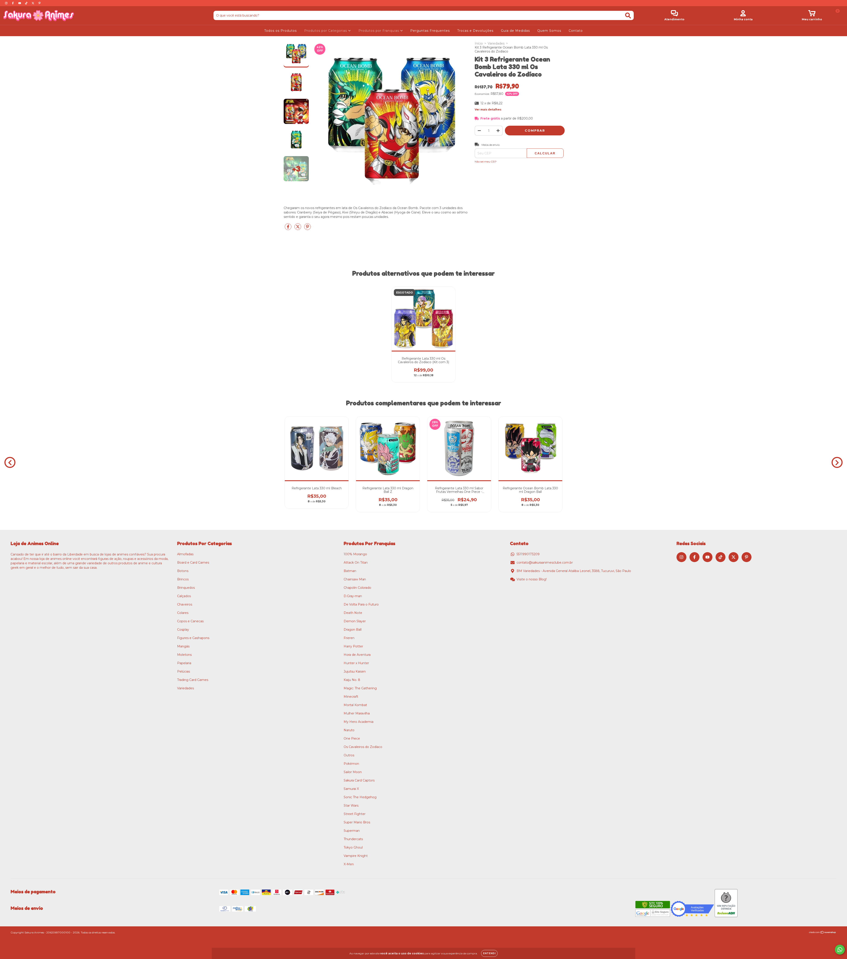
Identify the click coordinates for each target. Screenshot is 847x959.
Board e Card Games (193, 563)
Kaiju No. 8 (352, 680)
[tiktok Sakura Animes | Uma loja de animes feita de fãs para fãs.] (26, 3)
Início (479, 43)
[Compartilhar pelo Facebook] (288, 228)
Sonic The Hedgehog (360, 797)
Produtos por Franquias (379, 31)
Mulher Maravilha (357, 713)
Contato (576, 31)
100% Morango (355, 554)
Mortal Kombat (355, 705)
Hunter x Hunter (356, 663)
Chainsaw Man (355, 579)
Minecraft (351, 697)
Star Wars (351, 806)
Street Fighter (354, 814)
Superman (352, 831)
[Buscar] (628, 15)
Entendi (489, 953)
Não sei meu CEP (486, 161)
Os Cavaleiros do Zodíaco (363, 747)
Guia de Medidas (515, 31)
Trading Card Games (192, 680)
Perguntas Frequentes (430, 31)
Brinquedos (186, 588)
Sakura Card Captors (359, 780)
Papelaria (184, 663)
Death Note (353, 613)
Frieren (349, 638)
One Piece (352, 738)
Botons (182, 571)
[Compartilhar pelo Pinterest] (307, 228)
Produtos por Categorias (326, 31)
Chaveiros (184, 604)
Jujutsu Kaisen (355, 671)
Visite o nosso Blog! (532, 579)
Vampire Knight (356, 856)
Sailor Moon (353, 772)
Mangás (183, 646)
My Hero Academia (358, 722)
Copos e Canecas (190, 621)
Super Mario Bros (357, 822)
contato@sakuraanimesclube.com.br (545, 563)
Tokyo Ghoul (353, 847)
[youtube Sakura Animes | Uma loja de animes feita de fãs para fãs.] (20, 3)
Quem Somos (549, 31)
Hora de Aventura (357, 655)
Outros (349, 755)
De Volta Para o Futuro (361, 604)
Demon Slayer (355, 621)
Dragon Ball (353, 630)
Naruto (349, 730)
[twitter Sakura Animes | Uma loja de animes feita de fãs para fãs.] (33, 3)
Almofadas (185, 554)
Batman (350, 571)
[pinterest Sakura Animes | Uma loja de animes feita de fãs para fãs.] (39, 3)
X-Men (349, 864)
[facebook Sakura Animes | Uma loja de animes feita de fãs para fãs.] (13, 3)
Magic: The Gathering (360, 688)
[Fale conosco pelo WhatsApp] (840, 950)
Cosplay (183, 630)
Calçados (184, 596)
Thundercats (353, 839)
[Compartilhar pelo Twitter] (298, 228)
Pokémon (351, 764)
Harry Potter (353, 646)
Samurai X (351, 789)
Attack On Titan (356, 563)
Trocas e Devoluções (475, 31)
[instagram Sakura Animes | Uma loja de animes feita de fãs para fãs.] (6, 3)
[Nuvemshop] (822, 933)
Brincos (183, 579)
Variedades (496, 43)
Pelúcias (183, 671)
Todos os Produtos (280, 31)
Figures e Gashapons (193, 638)
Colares (182, 613)
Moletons (184, 655)
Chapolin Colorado (357, 588)
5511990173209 (528, 554)
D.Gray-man (353, 596)
